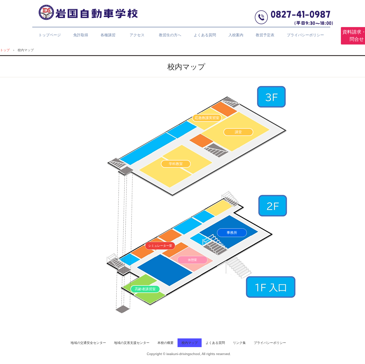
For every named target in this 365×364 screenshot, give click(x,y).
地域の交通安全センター (88, 343)
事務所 (232, 233)
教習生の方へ (170, 35)
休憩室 (192, 260)
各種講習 (108, 35)
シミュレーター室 (160, 245)
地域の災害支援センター (131, 343)
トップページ (49, 35)
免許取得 (80, 35)
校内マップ (190, 343)
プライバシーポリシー (305, 35)
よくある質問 (205, 35)
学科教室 (176, 164)
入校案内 (235, 35)
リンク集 (239, 343)
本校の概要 (165, 343)
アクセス (139, 35)
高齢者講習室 (145, 289)
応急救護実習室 (207, 118)
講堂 (238, 132)
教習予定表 (265, 35)
